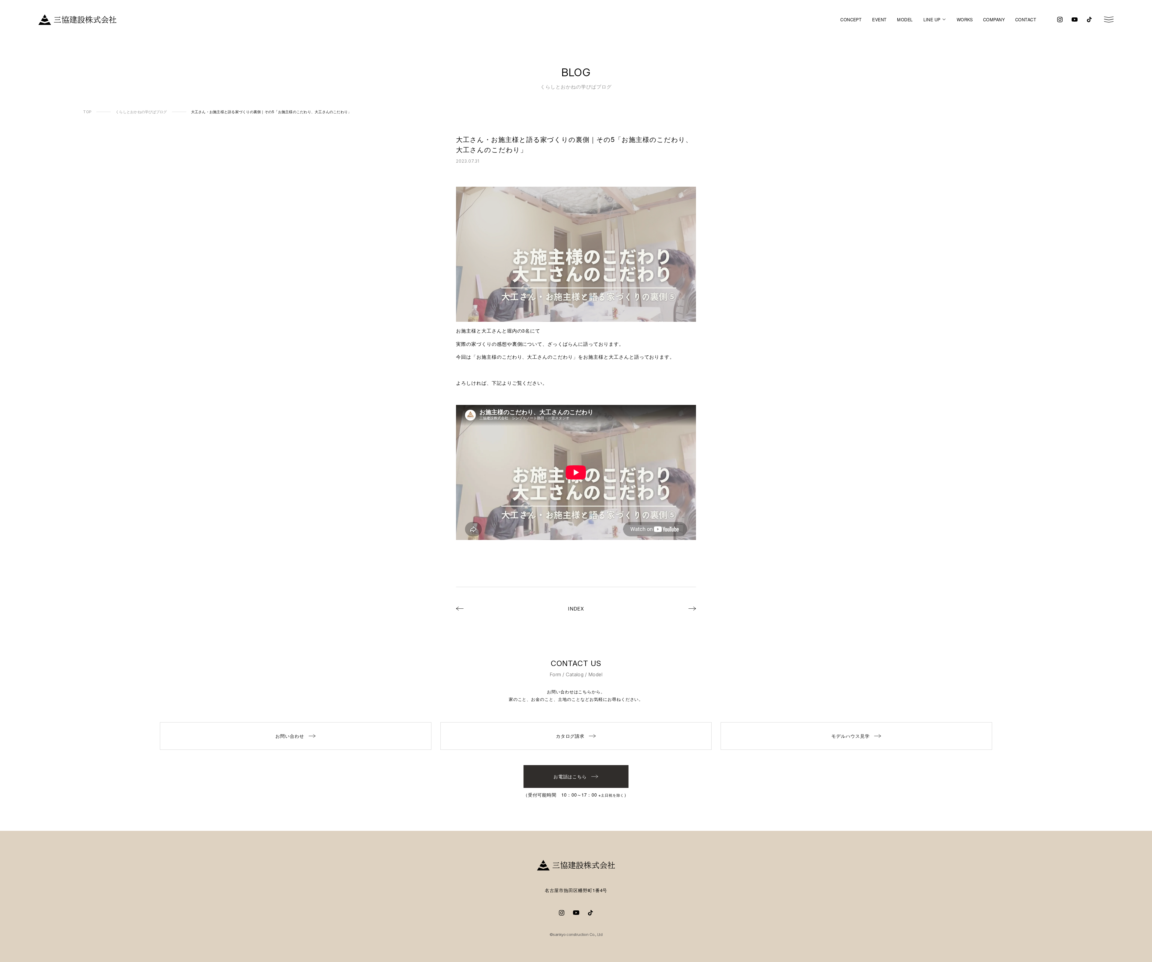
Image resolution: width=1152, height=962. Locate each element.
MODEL (905, 20)
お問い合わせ (289, 736)
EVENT (879, 20)
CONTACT (1025, 20)
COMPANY (994, 20)
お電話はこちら (570, 776)
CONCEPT (851, 20)
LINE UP (931, 20)
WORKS (965, 20)
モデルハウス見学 (850, 736)
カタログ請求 (570, 736)
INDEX (576, 608)
